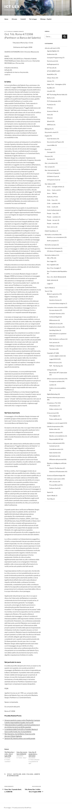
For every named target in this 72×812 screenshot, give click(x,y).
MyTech (49, 98)
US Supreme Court (52, 180)
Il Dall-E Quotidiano (50, 231)
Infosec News (51, 78)
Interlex (49, 81)
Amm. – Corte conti (53, 190)
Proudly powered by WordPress (21, 807)
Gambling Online (54, 330)
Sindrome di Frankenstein (56, 471)
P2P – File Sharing (54, 366)
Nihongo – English (45, 19)
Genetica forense (54, 300)
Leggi (48, 283)
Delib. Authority (51, 280)
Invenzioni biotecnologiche (57, 303)
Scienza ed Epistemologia (54, 475)
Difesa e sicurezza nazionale (55, 378)
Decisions (50, 159)
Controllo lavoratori (55, 449)
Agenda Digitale (52, 51)
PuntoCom (50, 104)
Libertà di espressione (53, 426)
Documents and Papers (54, 142)
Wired (49, 118)
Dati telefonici (53, 456)
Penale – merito (51, 223)
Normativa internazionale (52, 248)
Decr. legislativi (51, 264)
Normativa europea (51, 245)
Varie (48, 114)
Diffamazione (53, 320)
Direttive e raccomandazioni (55, 237)
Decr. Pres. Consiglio (53, 268)
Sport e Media (49, 287)
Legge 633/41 (53, 359)
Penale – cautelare (52, 217)
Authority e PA (51, 196)
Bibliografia (48, 129)
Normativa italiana (50, 255)
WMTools (50, 124)
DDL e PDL (50, 258)
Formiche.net (51, 61)
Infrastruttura (53, 406)
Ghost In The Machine (55, 468)
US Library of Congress (54, 251)
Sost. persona (53, 342)
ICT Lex (12, 7)
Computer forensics (55, 313)
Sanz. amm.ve (51, 227)
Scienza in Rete (51, 111)
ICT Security (50, 68)
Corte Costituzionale (53, 210)
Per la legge (33, 19)
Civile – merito (51, 207)
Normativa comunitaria (52, 234)
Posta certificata (54, 419)
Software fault (53, 488)
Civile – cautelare (52, 203)
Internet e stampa (54, 432)
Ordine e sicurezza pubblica (57, 388)
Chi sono (14, 19)
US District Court (52, 176)
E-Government (51, 413)
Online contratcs (54, 409)
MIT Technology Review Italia (56, 94)
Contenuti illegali (54, 317)
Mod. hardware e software (57, 339)
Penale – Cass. (51, 213)
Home (6, 19)
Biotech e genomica (53, 294)
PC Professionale (52, 101)
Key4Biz (49, 88)
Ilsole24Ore (50, 74)
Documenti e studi (50, 132)
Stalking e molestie (55, 346)
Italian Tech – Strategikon (54, 84)
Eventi (47, 149)
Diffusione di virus (54, 323)
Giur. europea (49, 167)
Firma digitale (53, 416)
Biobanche (52, 297)
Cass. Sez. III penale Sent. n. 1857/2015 (33, 754)
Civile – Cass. (51, 200)
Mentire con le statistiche (56, 436)
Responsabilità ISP (54, 439)
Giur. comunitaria (50, 163)
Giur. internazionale (50, 170)
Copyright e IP (51, 353)
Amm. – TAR (51, 193)
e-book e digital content (56, 356)
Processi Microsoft (55, 485)
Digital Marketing (52, 394)
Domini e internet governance (56, 397)
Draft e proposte (52, 240)
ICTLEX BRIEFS (52, 71)
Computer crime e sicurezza (55, 307)
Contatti (23, 19)
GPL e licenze (53, 481)
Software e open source (54, 479)
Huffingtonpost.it (52, 64)
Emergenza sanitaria (55, 381)
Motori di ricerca (54, 362)
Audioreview (51, 54)
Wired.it (49, 121)
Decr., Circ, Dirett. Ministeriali (55, 277)
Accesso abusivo (54, 310)
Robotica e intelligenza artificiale (56, 463)
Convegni (50, 152)
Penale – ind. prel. (52, 220)
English (47, 136)
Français (47, 156)
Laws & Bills (50, 145)
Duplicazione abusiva (55, 327)
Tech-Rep (50, 499)
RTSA (49, 108)
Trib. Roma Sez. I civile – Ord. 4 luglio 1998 (9, 754)
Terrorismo (52, 349)
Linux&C (49, 91)
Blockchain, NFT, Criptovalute (58, 372)
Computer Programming (54, 57)
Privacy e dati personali (54, 443)
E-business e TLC (52, 403)
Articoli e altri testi (50, 48)
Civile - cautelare (14, 774)
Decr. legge (50, 261)
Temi (46, 291)
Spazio (49, 492)
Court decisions (51, 138)
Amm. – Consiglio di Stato (54, 186)
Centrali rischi (53, 446)
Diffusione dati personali (56, 459)
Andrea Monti (18, 31)
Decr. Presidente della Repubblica (57, 271)
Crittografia (50, 370)
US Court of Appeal (52, 173)
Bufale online (53, 429)
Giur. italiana (27, 774)
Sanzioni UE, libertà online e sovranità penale (19, 738)
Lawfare (51, 385)
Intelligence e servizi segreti (55, 423)
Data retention (53, 452)
